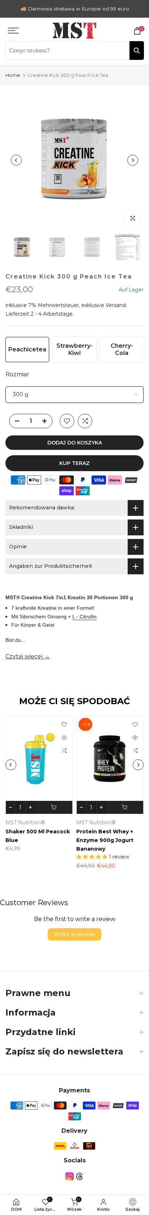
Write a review (74, 934)
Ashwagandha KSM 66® (39, 831)
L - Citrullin (84, 616)
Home (12, 75)
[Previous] (16, 160)
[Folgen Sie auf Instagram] (69, 1176)
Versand (116, 305)
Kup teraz (74, 463)
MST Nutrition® (26, 822)
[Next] (132, 160)
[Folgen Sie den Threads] (80, 1176)
